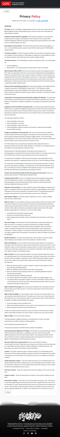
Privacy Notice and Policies (32, 428)
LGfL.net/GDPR (42, 20)
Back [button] (7, 11)
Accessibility (45, 428)
